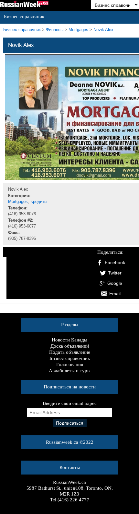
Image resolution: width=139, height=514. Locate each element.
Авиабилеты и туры (70, 370)
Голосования (69, 364)
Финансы (54, 30)
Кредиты (38, 201)
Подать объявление (69, 352)
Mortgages (78, 30)
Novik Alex (103, 30)
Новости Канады (69, 339)
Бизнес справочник (69, 358)
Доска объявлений (69, 346)
